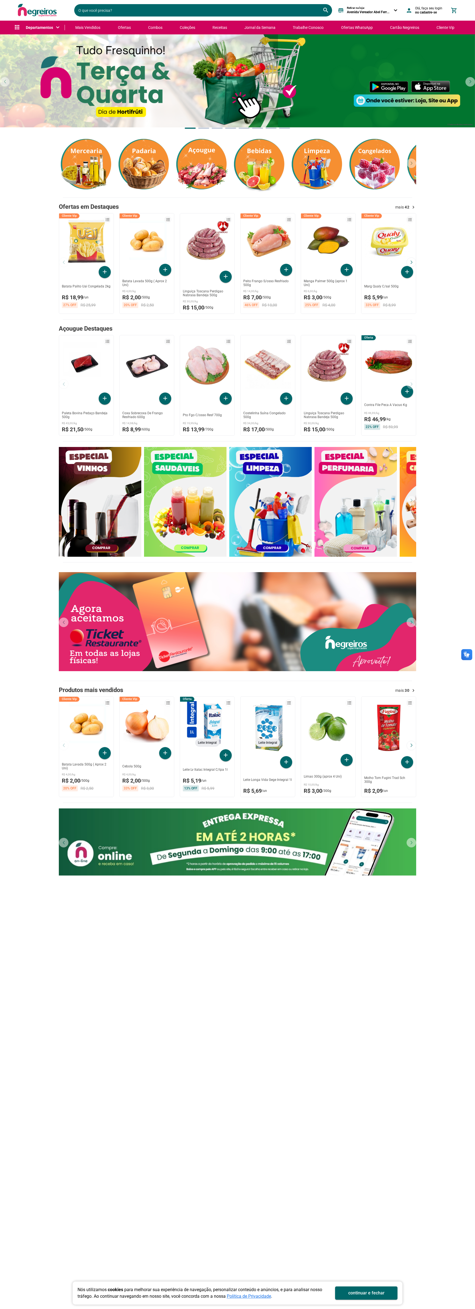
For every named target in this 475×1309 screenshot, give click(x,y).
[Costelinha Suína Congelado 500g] (267, 365)
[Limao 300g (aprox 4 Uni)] (328, 726)
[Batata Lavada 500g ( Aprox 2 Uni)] (146, 240)
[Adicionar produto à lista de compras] (107, 219)
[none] (37, 27)
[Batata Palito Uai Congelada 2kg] (86, 241)
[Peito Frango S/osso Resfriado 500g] (267, 240)
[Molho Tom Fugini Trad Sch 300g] (388, 727)
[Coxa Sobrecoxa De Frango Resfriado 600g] (146, 365)
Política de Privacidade (249, 1296)
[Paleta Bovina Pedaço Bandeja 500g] (86, 365)
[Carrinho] (453, 10)
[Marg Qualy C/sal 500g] (388, 241)
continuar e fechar (366, 1293)
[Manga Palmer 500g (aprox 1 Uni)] (328, 240)
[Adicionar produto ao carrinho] (105, 272)
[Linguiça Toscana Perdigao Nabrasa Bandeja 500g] (207, 243)
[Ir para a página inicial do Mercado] (37, 10)
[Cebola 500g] (146, 723)
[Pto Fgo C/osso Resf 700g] (207, 365)
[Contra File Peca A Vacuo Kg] (388, 362)
